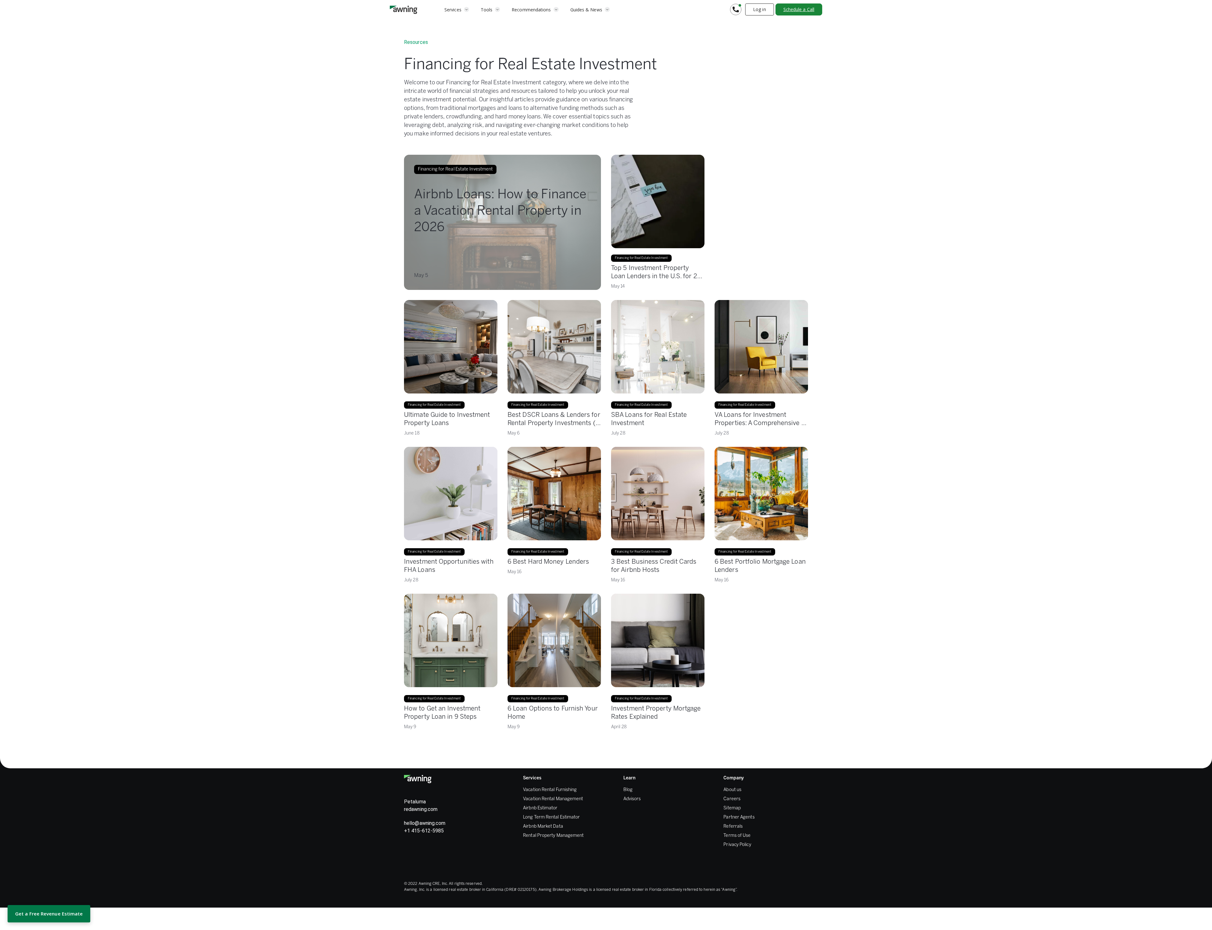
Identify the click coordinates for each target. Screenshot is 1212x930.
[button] (456, 9)
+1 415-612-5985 (424, 831)
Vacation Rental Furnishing (550, 790)
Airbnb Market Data (543, 827)
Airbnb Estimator (540, 808)
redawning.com (420, 809)
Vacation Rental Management (553, 799)
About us (732, 790)
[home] (403, 9)
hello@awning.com (424, 823)
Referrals (733, 827)
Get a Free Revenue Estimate (49, 913)
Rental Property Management (553, 836)
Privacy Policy (737, 845)
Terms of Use (737, 836)
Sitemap (732, 808)
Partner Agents (738, 817)
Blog (628, 790)
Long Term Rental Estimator (551, 817)
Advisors (632, 799)
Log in (759, 9)
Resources (416, 42)
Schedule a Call (798, 9)
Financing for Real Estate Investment (434, 405)
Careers (731, 799)
